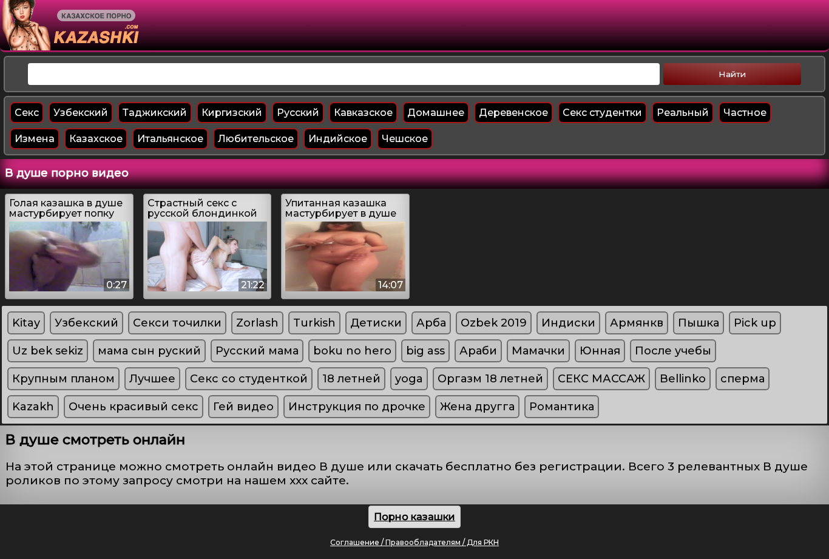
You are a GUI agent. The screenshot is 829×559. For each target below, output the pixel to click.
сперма (742, 378)
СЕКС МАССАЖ (601, 378)
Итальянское (170, 138)
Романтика (561, 406)
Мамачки (538, 350)
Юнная (600, 350)
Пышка (698, 323)
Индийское (337, 138)
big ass (425, 350)
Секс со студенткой (249, 378)
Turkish (314, 323)
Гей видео (243, 406)
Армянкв (636, 323)
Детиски (376, 323)
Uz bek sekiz (47, 350)
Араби (478, 350)
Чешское (405, 138)
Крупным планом (63, 378)
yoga (409, 378)
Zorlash (257, 323)
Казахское (96, 138)
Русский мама (257, 350)
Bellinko (683, 378)
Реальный (683, 112)
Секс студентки (602, 112)
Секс (27, 112)
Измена (35, 138)
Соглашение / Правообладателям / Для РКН (414, 542)
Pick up (755, 323)
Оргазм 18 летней (490, 378)
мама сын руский (149, 350)
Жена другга (477, 406)
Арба (431, 323)
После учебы (673, 350)
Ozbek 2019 (494, 323)
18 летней (351, 378)
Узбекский (80, 112)
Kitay (26, 323)
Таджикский (155, 112)
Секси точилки (177, 323)
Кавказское (363, 112)
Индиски (568, 323)
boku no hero (352, 350)
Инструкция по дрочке (356, 406)
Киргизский (231, 112)
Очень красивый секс (133, 406)
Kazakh (33, 406)
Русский (298, 112)
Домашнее (435, 112)
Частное (744, 112)
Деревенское (513, 112)
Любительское (256, 138)
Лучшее (152, 378)
